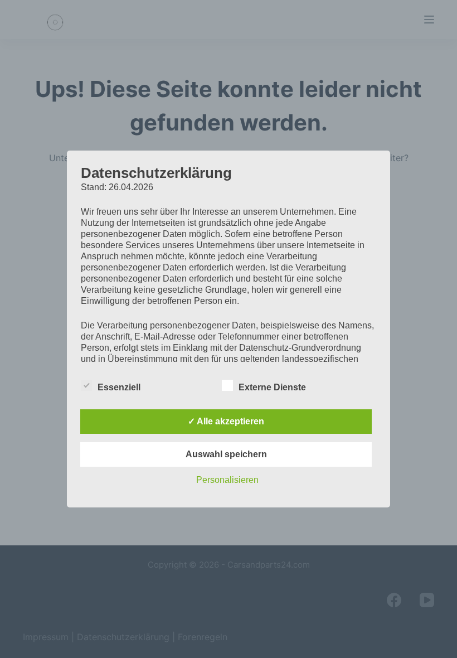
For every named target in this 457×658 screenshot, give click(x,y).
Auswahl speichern (226, 454)
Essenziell (119, 387)
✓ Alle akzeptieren (226, 421)
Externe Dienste (272, 387)
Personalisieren (227, 480)
